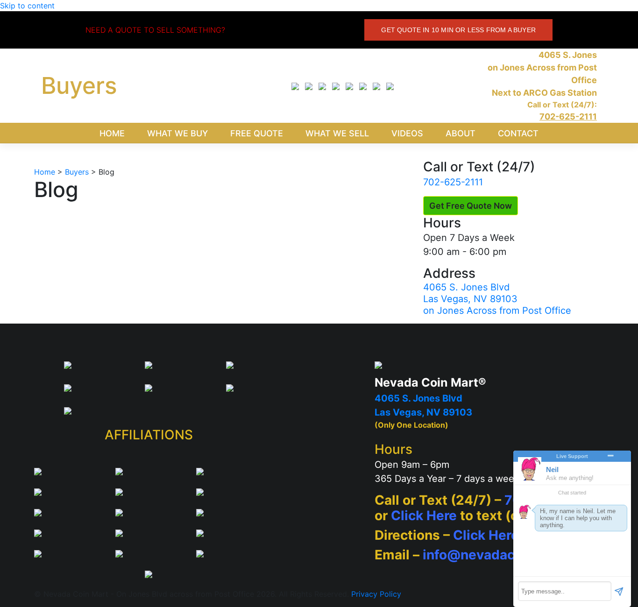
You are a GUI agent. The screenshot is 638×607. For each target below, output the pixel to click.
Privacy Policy (376, 594)
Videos (407, 133)
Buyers (79, 85)
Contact (518, 133)
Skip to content (27, 5)
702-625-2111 (453, 182)
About (460, 133)
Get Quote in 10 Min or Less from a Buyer (458, 30)
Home (112, 133)
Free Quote (256, 133)
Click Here (424, 515)
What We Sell (337, 133)
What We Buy (177, 133)
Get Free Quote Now (470, 206)
